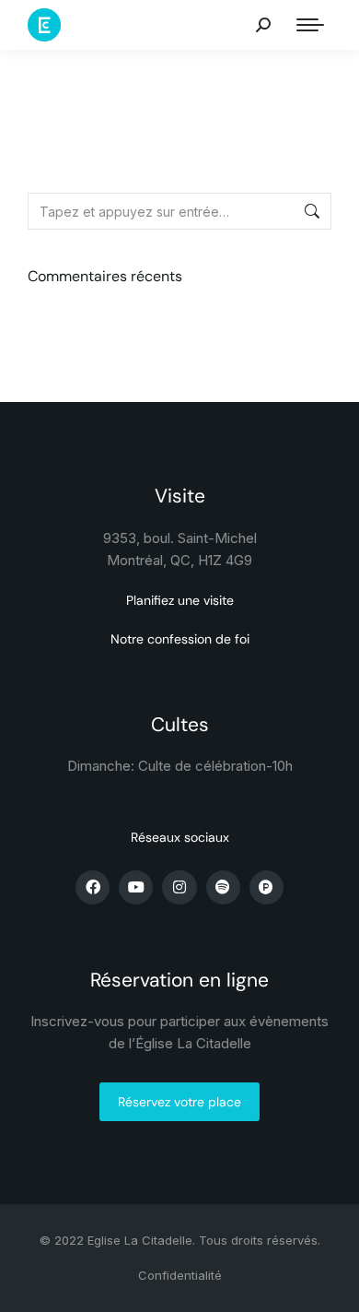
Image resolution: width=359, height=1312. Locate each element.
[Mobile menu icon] (310, 24)
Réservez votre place (179, 1101)
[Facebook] (92, 887)
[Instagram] (179, 887)
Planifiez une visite (180, 600)
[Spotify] (223, 887)
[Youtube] (136, 887)
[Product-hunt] (266, 887)
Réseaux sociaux (180, 837)
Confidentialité (180, 1275)
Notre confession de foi (179, 639)
